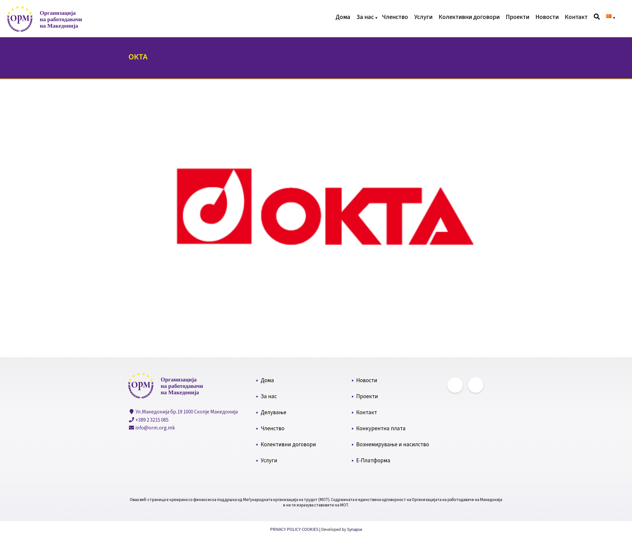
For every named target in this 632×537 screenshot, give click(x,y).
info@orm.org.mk (155, 427)
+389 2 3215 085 (151, 420)
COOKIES (310, 529)
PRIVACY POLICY (286, 529)
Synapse (354, 529)
